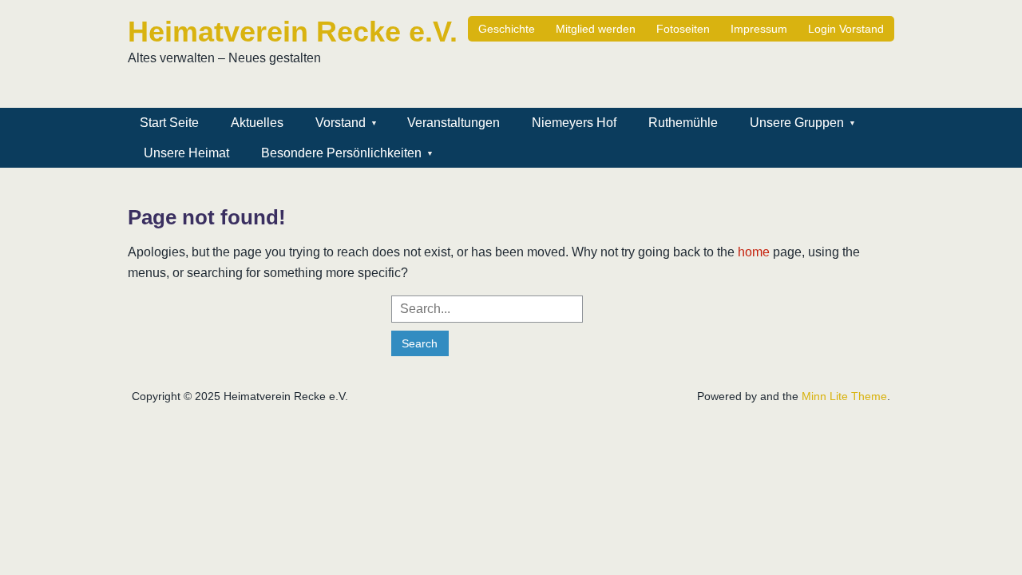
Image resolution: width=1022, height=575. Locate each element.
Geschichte (506, 28)
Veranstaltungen (453, 122)
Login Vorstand (846, 28)
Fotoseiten (683, 28)
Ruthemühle (683, 122)
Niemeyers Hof (574, 122)
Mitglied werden (596, 28)
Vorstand (340, 122)
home (754, 252)
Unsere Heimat (186, 153)
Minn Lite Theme (844, 396)
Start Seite (169, 122)
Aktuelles (257, 122)
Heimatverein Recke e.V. (293, 31)
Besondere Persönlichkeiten (341, 153)
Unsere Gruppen (797, 122)
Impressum (759, 28)
